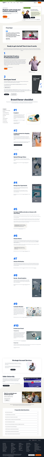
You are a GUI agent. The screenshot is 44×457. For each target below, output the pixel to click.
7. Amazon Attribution (5, 118)
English (30, 440)
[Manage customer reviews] (33, 311)
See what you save (14, 0)
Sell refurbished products (20, 449)
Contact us (7, 400)
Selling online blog (4, 451)
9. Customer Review (5, 121)
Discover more (13, 369)
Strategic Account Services (20, 446)
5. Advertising (4, 115)
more (26, 162)
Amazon (19, 228)
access (23, 162)
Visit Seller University (6, 385)
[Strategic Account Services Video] (31, 366)
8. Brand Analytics (5, 119)
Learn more (33, 17)
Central (25, 340)
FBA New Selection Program (13, 445)
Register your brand (7, 87)
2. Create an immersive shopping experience (6, 111)
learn (25, 162)
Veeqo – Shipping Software (12, 450)
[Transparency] (33, 335)
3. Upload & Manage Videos (6, 112)
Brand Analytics (27, 449)
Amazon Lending (20, 447)
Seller (23, 340)
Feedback (40, 440)
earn (14, 347)
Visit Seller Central (38, 19)
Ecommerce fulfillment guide (13, 451)
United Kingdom (35, 440)
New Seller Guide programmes (28, 447)
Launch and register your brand (28, 444)
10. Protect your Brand (5, 122)
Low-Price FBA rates (13, 447)
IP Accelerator (6, 94)
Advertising (21, 228)
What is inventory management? (4, 450)
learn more (26, 284)
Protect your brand (28, 450)
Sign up (5, 16)
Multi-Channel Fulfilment (13, 448)
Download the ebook (13, 94)
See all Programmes (21, 450)
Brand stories (27, 448)
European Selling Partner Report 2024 (38, 450)
